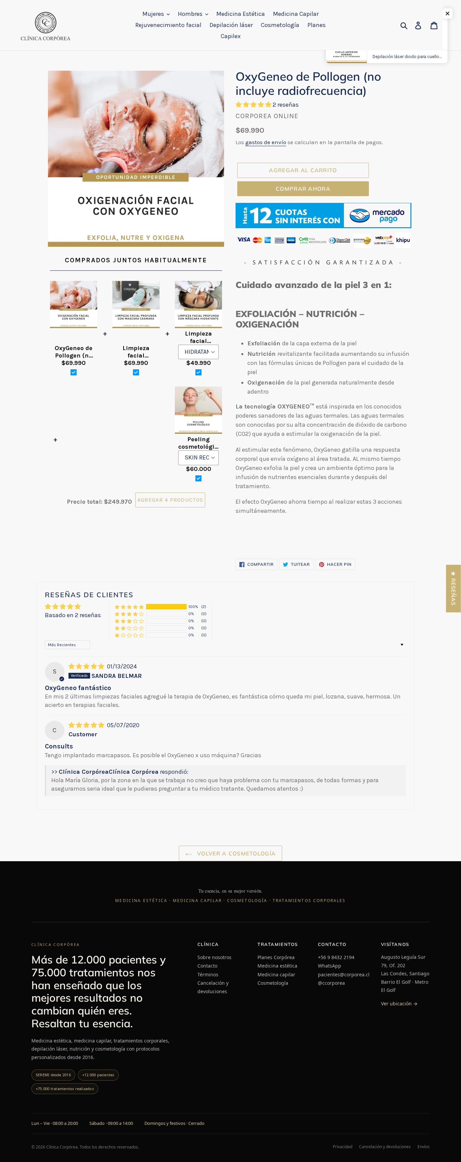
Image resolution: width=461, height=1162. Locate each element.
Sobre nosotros (214, 957)
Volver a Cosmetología (235, 853)
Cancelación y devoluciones (212, 987)
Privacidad (342, 1147)
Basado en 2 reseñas (73, 615)
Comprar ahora (303, 188)
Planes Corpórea (276, 957)
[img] (87, 666)
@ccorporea (331, 983)
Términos (207, 974)
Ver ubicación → (399, 1003)
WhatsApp (329, 965)
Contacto (207, 965)
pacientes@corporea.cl (344, 974)
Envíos (423, 1147)
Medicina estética (277, 965)
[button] (254, 104)
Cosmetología (272, 983)
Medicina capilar (276, 974)
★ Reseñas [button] (453, 588)
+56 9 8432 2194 (336, 957)
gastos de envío (265, 142)
